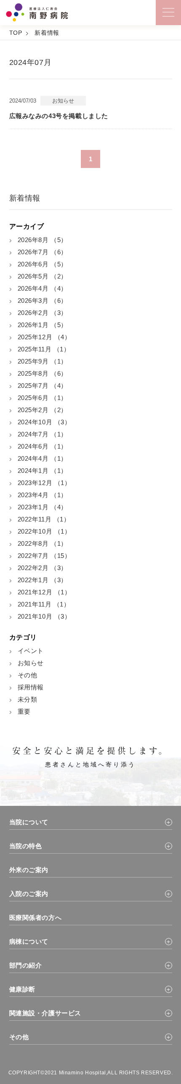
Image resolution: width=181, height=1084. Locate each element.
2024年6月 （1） (43, 446)
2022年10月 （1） (44, 531)
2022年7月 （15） (44, 555)
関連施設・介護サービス (45, 1013)
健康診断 (22, 989)
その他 (27, 675)
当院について (29, 822)
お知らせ (31, 662)
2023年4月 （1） (43, 494)
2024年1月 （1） (43, 470)
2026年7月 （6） (43, 252)
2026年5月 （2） (43, 276)
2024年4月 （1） (43, 458)
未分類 (27, 699)
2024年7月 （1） (43, 434)
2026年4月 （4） (43, 288)
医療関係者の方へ (35, 917)
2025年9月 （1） (43, 361)
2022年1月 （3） (43, 579)
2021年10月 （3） (44, 616)
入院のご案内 (29, 893)
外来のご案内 (29, 869)
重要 (24, 711)
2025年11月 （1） (44, 349)
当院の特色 (25, 845)
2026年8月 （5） (43, 239)
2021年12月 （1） (44, 592)
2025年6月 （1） (43, 397)
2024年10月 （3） (44, 422)
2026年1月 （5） (43, 324)
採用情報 (31, 687)
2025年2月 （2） (43, 409)
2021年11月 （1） (44, 604)
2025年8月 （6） (43, 373)
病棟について (29, 941)
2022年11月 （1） (44, 519)
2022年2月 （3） (43, 567)
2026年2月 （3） (43, 312)
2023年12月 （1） (44, 482)
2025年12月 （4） (44, 337)
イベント (31, 650)
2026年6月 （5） (43, 264)
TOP (15, 32)
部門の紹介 (25, 965)
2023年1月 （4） (43, 507)
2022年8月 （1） (43, 543)
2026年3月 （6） (43, 300)
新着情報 (47, 32)
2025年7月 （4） (43, 385)
